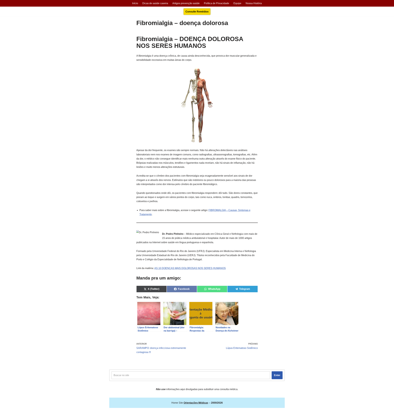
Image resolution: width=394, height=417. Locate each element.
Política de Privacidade (216, 3)
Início (135, 3)
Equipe (237, 3)
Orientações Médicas (136, 413)
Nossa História (254, 3)
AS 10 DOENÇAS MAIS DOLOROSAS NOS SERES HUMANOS (190, 268)
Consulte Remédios (197, 11)
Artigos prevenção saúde (186, 3)
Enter (277, 375)
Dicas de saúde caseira (155, 3)
